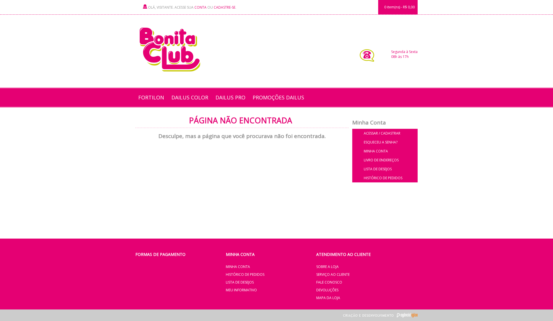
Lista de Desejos (378, 169)
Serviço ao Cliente (333, 274)
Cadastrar (390, 133)
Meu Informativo (241, 290)
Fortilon (151, 97)
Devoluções (327, 290)
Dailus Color (189, 97)
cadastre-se (224, 7)
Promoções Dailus (278, 97)
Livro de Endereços (381, 160)
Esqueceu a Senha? (380, 142)
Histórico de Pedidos (383, 177)
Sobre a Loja (327, 266)
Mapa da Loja (328, 297)
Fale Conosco (329, 282)
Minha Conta (376, 151)
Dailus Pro (230, 97)
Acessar (371, 133)
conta (200, 7)
